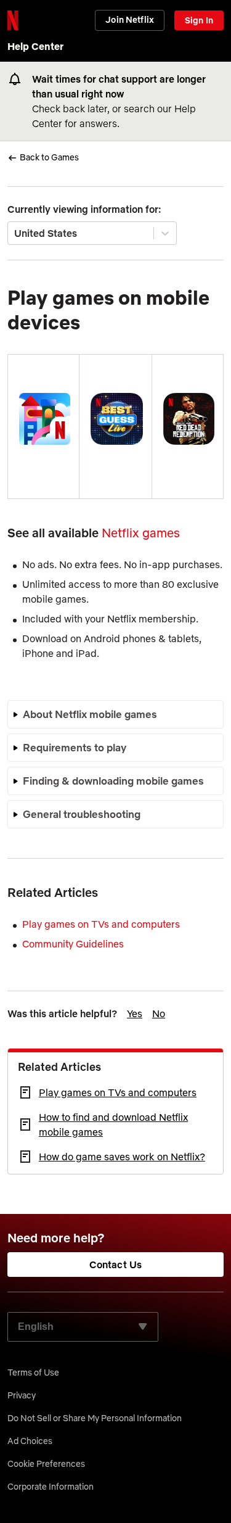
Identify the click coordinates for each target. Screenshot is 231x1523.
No (158, 1013)
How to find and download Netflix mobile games (113, 1124)
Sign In (199, 20)
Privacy (21, 1395)
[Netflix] (12, 20)
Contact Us (115, 1264)
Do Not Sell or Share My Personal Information (94, 1418)
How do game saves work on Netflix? (122, 1156)
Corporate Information (50, 1486)
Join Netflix (129, 19)
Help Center (35, 46)
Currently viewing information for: (84, 209)
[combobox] (15, 233)
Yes (134, 1013)
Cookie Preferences (46, 1463)
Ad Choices (29, 1441)
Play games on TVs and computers (118, 1092)
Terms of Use (33, 1372)
